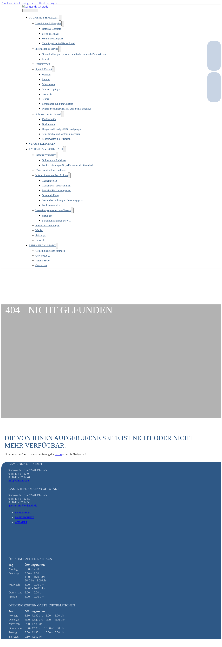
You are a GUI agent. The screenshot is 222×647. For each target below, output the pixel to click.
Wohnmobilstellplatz (52, 38)
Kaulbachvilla (49, 119)
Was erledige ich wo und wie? (50, 170)
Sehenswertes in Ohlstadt (48, 114)
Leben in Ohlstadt (42, 245)
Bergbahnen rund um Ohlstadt (57, 103)
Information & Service (46, 48)
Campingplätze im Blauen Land (58, 43)
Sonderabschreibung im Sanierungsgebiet (63, 200)
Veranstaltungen (42, 143)
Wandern (46, 74)
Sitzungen (47, 215)
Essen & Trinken (50, 33)
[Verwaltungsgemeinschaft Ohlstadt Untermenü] (72, 210)
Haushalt (40, 240)
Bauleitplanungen (51, 205)
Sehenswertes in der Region (56, 138)
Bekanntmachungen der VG (56, 220)
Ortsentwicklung (50, 195)
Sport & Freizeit (43, 69)
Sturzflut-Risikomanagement (56, 190)
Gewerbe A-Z (42, 255)
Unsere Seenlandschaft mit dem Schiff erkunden (66, 108)
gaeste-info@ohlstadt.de (22, 505)
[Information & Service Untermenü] (59, 49)
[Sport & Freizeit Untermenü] (53, 69)
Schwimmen (48, 84)
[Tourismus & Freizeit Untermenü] (60, 18)
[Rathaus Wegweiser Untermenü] (57, 155)
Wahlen (39, 230)
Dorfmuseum (48, 124)
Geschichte (41, 265)
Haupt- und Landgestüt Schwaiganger (61, 129)
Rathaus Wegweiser (45, 155)
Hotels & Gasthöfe (51, 28)
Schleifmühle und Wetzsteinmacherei (61, 134)
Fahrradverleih (42, 63)
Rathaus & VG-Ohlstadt (46, 149)
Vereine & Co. (42, 260)
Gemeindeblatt (49, 180)
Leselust (46, 79)
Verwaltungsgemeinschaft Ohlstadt (53, 210)
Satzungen (40, 235)
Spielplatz (47, 94)
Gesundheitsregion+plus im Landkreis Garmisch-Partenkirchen (74, 54)
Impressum (23, 512)
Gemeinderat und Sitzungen (56, 185)
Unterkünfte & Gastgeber (48, 23)
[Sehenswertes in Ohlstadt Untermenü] (62, 114)
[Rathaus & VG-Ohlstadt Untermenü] (64, 149)
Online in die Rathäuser (54, 160)
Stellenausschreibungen (47, 225)
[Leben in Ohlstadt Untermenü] (57, 245)
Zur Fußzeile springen (44, 3)
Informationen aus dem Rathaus (51, 175)
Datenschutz (24, 517)
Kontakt (46, 59)
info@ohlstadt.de (18, 480)
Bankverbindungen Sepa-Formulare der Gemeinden (68, 165)
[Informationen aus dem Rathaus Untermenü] (69, 175)
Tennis (45, 99)
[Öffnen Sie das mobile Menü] (30, 10)
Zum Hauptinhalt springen (16, 3)
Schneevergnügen (51, 89)
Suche (58, 454)
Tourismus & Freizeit (44, 17)
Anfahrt (21, 522)
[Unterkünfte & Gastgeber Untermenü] (62, 23)
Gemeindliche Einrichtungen (50, 250)
